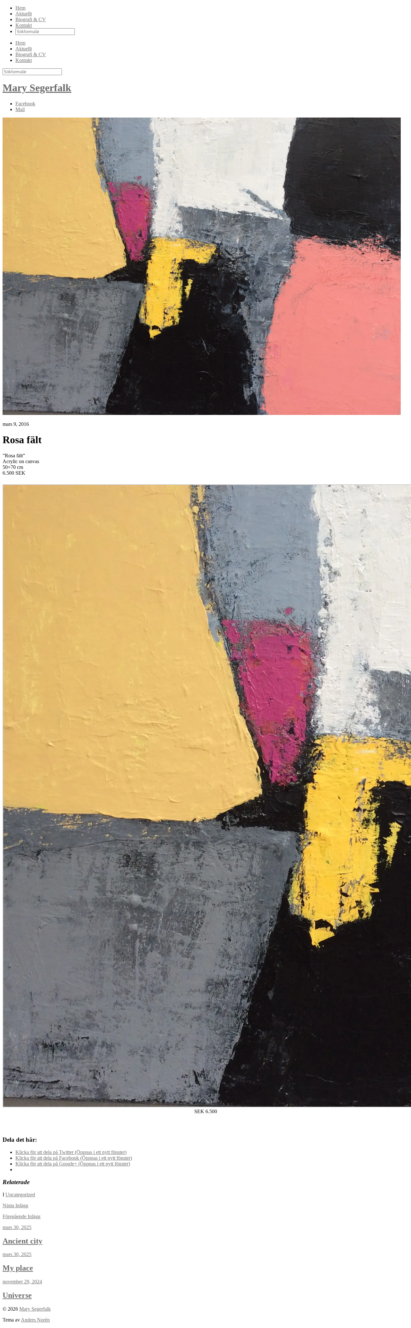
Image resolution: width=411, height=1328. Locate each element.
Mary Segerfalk (37, 87)
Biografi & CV (30, 19)
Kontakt (23, 25)
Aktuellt (23, 13)
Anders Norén (35, 1320)
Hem (20, 8)
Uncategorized (20, 1194)
